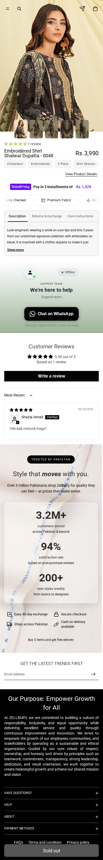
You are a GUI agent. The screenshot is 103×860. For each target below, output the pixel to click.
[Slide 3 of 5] (51, 129)
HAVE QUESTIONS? (18, 793)
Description (17, 216)
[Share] (84, 9)
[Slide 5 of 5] (82, 129)
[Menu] (7, 9)
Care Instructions (80, 216)
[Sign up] (93, 674)
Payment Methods (19, 828)
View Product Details (81, 174)
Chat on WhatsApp (55, 313)
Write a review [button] (51, 376)
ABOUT (9, 816)
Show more (15, 250)
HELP (8, 805)
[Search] (19, 8)
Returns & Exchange (47, 216)
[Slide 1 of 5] (20, 129)
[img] (21, 410)
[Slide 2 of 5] (36, 129)
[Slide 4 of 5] (66, 129)
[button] (16, 144)
